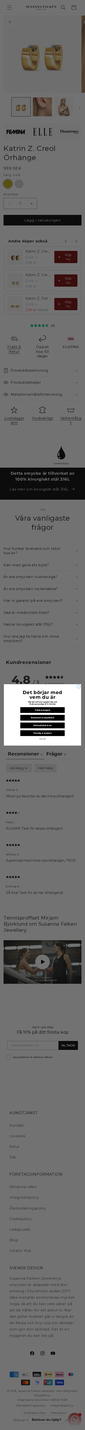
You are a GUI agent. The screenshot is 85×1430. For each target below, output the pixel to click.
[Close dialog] (78, 686)
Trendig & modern (42, 733)
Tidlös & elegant (42, 710)
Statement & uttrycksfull (42, 718)
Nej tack (42, 739)
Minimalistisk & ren (42, 725)
